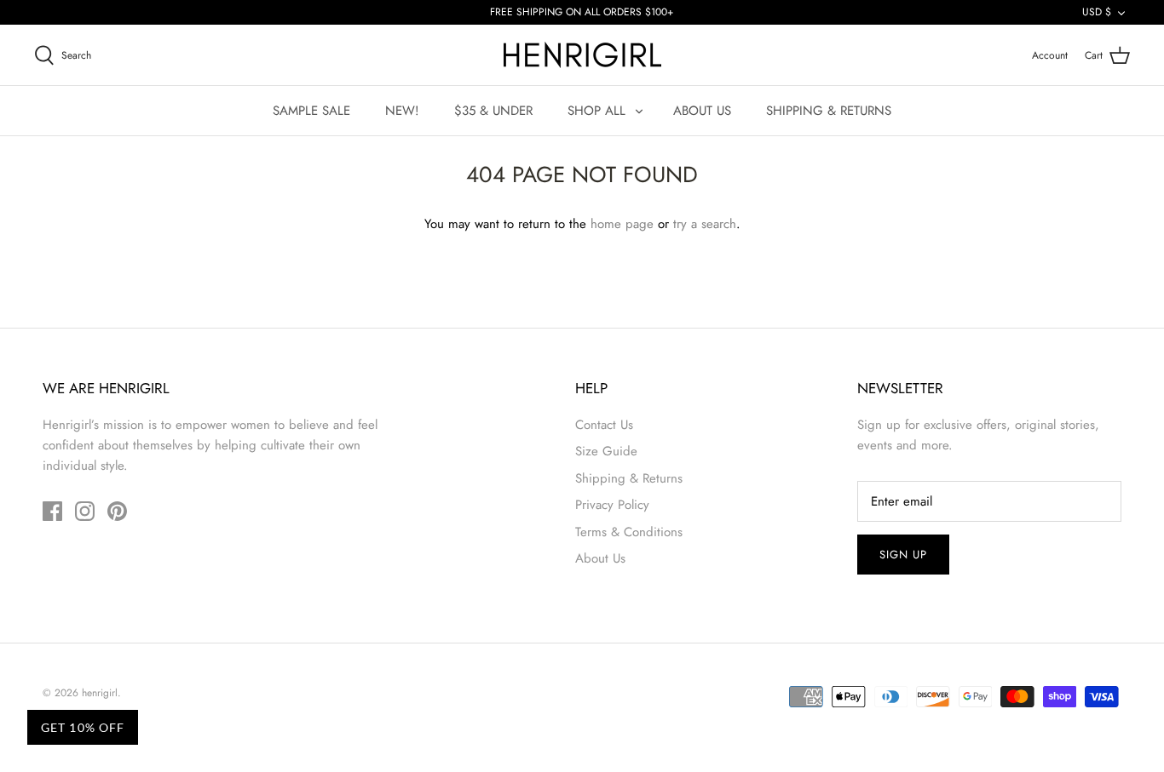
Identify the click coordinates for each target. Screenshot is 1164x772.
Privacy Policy (612, 504)
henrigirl (100, 693)
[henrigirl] (582, 55)
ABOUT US (702, 110)
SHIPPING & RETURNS (828, 110)
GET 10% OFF (82, 727)
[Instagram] (85, 511)
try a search (704, 223)
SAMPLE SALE (311, 110)
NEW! (402, 110)
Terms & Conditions (629, 532)
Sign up (903, 554)
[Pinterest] (117, 511)
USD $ (1096, 12)
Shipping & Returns (629, 478)
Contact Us (604, 424)
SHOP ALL (596, 110)
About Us (600, 558)
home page (622, 223)
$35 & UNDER (493, 110)
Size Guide (606, 451)
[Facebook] (52, 511)
